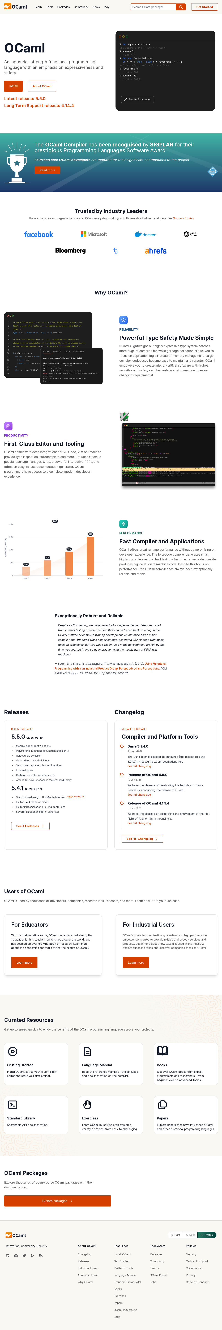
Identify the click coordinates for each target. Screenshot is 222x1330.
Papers (118, 1303)
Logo (117, 1317)
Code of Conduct (197, 1282)
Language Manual (125, 1275)
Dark (192, 1234)
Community (81, 7)
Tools (49, 7)
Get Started (204, 7)
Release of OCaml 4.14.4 (148, 803)
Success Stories (183, 218)
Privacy (190, 1275)
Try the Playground (140, 99)
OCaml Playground (125, 1310)
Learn (38, 7)
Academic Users (88, 1275)
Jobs (153, 1282)
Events (154, 1268)
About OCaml (42, 86)
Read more (47, 170)
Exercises (120, 1296)
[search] (181, 6)
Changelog (84, 1254)
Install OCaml (122, 1254)
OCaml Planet (158, 1275)
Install (13, 86)
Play (106, 7)
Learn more (24, 962)
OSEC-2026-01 (75, 797)
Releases (83, 1261)
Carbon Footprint (197, 1261)
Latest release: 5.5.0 (24, 98)
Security (191, 1254)
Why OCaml (85, 1282)
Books (118, 1289)
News (96, 7)
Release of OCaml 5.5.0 (147, 775)
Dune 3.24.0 (137, 746)
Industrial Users (87, 1268)
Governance (194, 1268)
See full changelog (139, 766)
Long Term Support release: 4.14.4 (39, 105)
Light (177, 1234)
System (209, 1234)
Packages (63, 7)
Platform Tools (123, 1268)
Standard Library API (127, 1282)
